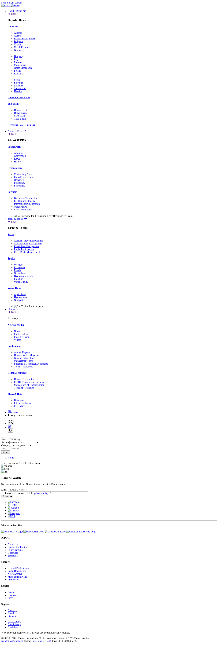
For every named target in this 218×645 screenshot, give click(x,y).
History (18, 161)
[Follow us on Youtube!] (13, 507)
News (17, 331)
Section (5, 442)
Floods (17, 270)
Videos (17, 339)
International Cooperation (27, 203)
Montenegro (20, 65)
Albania (18, 32)
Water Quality (21, 281)
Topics (11, 258)
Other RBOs (20, 206)
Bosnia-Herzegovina (24, 38)
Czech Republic (22, 47)
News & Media (16, 324)
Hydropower (20, 297)
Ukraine (18, 91)
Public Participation (24, 249)
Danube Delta (21, 110)
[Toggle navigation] (2, 437)
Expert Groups (15, 550)
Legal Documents (17, 372)
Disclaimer (13, 627)
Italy (16, 59)
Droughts (18, 264)
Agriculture (20, 294)
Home (11, 457)
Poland (17, 70)
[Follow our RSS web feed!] (11, 516)
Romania (18, 73)
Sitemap (12, 616)
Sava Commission (23, 209)
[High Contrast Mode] (10, 431)
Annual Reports (22, 352)
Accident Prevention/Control (28, 240)
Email (4, 489)
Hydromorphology (23, 276)
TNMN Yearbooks (23, 366)
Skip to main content (11, 2)
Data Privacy (14, 624)
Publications (14, 346)
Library (12, 309)
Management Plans (23, 360)
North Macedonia (23, 67)
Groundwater (20, 273)
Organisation (15, 168)
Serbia (17, 79)
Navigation (19, 300)
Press (10, 598)
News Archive (15, 573)
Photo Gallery (21, 334)
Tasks (11, 234)
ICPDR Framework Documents (30, 382)
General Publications (24, 358)
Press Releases (21, 337)
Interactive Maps (22, 403)
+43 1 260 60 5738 (41, 641)
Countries (13, 26)
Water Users (14, 288)
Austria (17, 35)
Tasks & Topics (16, 218)
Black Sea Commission (26, 198)
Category (6, 445)
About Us (13, 544)
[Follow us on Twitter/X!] (12, 504)
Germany (18, 50)
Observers (19, 180)
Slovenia (18, 85)
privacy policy (41, 493)
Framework (14, 146)
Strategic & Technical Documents (31, 363)
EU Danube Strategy (24, 201)
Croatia (17, 44)
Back (13, 13)
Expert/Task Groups (24, 177)
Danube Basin (15, 11)
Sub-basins (13, 103)
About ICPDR (15, 131)
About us (18, 153)
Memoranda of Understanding (29, 385)
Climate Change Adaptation (28, 243)
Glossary (12, 610)
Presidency (19, 182)
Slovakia (18, 82)
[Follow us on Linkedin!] (13, 510)
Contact (15, 412)
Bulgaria (18, 41)
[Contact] (9, 427)
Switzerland (20, 88)
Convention (20, 155)
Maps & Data (15, 394)
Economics (19, 267)
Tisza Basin (20, 118)
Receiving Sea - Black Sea (21, 125)
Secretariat (19, 185)
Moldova (18, 62)
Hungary (18, 56)
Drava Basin (20, 113)
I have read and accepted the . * (28, 493)
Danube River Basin (19, 97)
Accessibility (14, 621)
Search (4, 448)
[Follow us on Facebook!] (14, 502)
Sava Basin (19, 115)
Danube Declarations (24, 379)
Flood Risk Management (26, 246)
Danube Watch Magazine (27, 355)
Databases (19, 400)
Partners (12, 192)
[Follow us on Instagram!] (14, 513)
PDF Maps (19, 406)
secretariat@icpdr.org (12, 641)
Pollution (18, 279)
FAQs (17, 158)
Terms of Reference (24, 387)
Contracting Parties (23, 174)
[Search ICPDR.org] (11, 422)
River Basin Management (27, 252)
